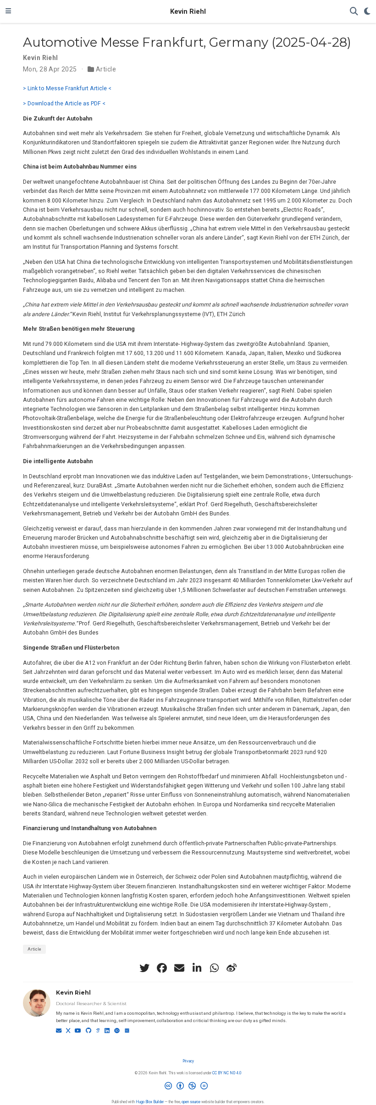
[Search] (354, 11)
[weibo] (231, 968)
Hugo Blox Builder (150, 1102)
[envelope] (179, 968)
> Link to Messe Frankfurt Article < (67, 88)
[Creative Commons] (188, 1088)
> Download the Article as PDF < (64, 103)
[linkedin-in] (197, 968)
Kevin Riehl (188, 11)
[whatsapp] (214, 968)
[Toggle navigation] (8, 11)
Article (106, 69)
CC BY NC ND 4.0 (227, 1073)
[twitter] (144, 968)
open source (191, 1102)
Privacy (188, 1061)
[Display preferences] (367, 11)
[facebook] (162, 968)
